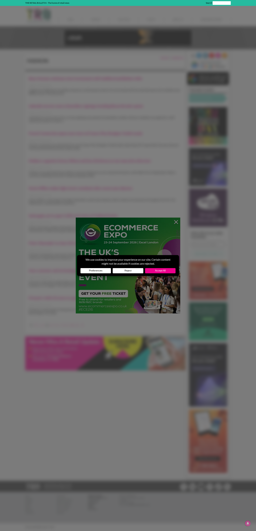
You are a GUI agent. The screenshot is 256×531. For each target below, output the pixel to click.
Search (209, 3)
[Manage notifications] (248, 523)
